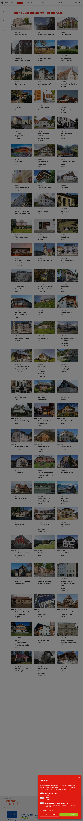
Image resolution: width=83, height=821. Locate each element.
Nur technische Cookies (46, 810)
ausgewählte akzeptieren (49, 814)
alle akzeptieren (69, 814)
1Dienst (47, 795)
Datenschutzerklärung (68, 789)
